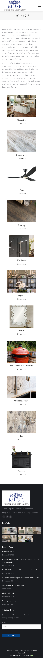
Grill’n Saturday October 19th (13, 585)
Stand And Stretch (24, 655)
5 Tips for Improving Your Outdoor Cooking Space (21, 578)
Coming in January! (9, 601)
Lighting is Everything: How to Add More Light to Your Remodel (20, 560)
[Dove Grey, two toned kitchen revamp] (6, 538)
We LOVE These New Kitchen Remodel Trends (19, 570)
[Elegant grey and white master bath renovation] (29, 531)
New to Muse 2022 (9, 552)
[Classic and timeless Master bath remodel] (37, 531)
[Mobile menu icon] (39, 5)
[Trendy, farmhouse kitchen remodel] (29, 538)
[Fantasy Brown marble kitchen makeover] (14, 531)
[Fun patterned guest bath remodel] (21, 531)
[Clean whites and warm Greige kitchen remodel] (21, 538)
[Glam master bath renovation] (6, 531)
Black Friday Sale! (8, 593)
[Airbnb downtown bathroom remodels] (14, 538)
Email (5, 622)
